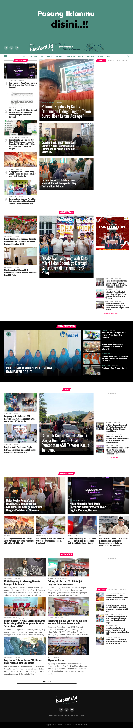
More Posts (46, 681)
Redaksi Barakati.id (71, 715)
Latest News (33, 56)
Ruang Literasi (70, 56)
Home (24, 56)
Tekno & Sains (90, 56)
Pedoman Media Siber (56, 715)
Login (82, 715)
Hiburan (100, 56)
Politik (80, 56)
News (41, 56)
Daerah (108, 56)
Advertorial (59, 56)
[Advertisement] (112, 263)
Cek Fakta (49, 56)
